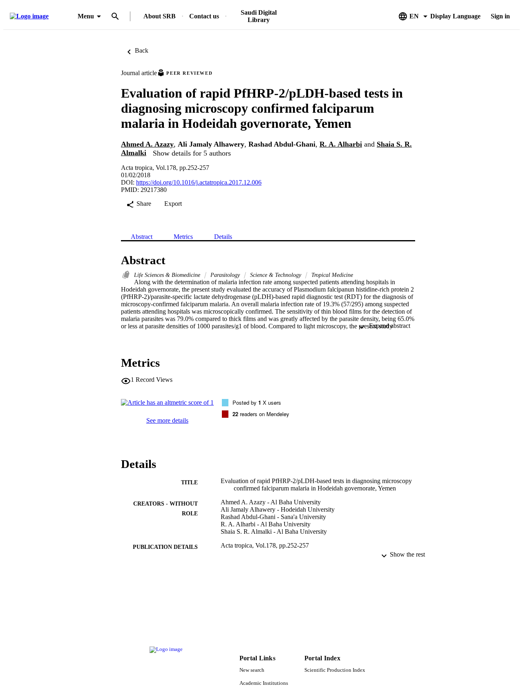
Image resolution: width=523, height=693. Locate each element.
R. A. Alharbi (341, 144)
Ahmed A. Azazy (147, 144)
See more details (167, 420)
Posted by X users (256, 402)
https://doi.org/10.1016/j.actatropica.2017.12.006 (199, 182)
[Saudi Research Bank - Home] (42, 16)
